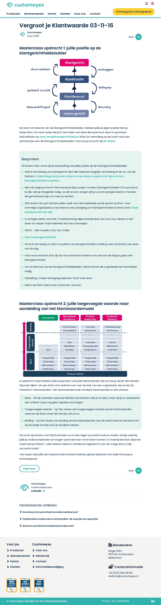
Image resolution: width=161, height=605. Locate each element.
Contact (95, 14)
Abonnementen (34, 14)
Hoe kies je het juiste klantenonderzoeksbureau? (50, 512)
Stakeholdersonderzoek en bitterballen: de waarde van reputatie (60, 519)
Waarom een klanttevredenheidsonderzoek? (48, 525)
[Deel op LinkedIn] (138, 37)
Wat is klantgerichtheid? (40, 237)
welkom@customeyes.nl (123, 576)
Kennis (52, 14)
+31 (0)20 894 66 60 (120, 572)
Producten (13, 14)
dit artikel (109, 141)
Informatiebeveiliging (49, 567)
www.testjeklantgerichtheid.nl (58, 137)
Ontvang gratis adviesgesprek (133, 11)
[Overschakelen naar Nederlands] (147, 3)
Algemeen (29, 468)
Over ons (80, 14)
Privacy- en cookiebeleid (115, 600)
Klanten (65, 14)
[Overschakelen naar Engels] (152, 3)
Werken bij (42, 556)
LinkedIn (36, 491)
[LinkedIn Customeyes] (152, 601)
